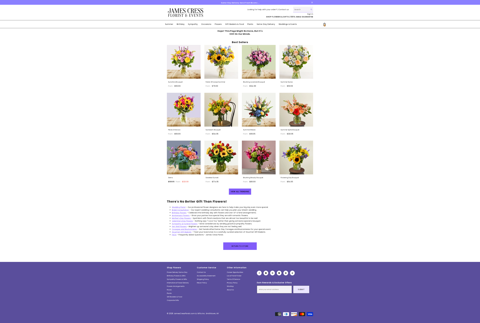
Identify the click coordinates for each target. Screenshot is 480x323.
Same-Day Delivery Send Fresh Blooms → (240, 3)
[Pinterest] (272, 273)
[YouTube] (285, 273)
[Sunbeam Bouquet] (221, 110)
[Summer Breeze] (259, 110)
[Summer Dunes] (296, 62)
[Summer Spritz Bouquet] (296, 110)
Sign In (310, 14)
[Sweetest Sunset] (221, 157)
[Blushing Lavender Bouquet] (259, 62)
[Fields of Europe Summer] (221, 62)
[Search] (303, 9)
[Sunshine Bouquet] (184, 62)
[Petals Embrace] (184, 110)
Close (312, 3)
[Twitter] (292, 273)
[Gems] (184, 157)
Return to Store (240, 246)
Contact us (283, 9)
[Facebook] (259, 273)
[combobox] (301, 9)
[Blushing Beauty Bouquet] (259, 157)
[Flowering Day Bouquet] (296, 157)
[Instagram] (266, 273)
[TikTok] (279, 273)
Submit (301, 289)
